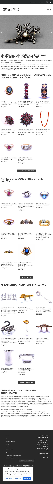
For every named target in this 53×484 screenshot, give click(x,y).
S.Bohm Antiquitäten (10, 458)
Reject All (18, 478)
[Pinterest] (47, 457)
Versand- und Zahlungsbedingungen (13, 455)
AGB (6, 438)
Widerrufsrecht (9, 449)
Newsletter (33, 2)
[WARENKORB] (47, 2)
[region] (18, 474)
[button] (48, 9)
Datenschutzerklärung (10, 441)
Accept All (27, 478)
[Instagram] (44, 457)
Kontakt (41, 2)
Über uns (7, 435)
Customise (9, 478)
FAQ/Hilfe (7, 444)
